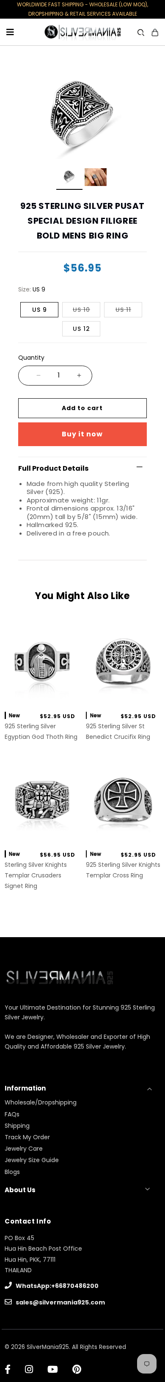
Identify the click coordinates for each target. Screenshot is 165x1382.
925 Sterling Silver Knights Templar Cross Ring (123, 870)
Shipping (17, 1125)
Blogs (12, 1172)
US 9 (39, 309)
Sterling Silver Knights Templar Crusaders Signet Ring (36, 875)
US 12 (81, 329)
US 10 (81, 309)
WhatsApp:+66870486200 (56, 1286)
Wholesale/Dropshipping (41, 1102)
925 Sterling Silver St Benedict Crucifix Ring (118, 731)
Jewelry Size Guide (32, 1160)
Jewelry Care (24, 1148)
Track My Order (27, 1137)
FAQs (12, 1114)
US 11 (123, 309)
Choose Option (42, 695)
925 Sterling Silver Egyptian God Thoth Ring (41, 731)
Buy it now (82, 434)
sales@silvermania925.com (59, 1302)
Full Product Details (53, 468)
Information (25, 1088)
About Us (20, 1189)
